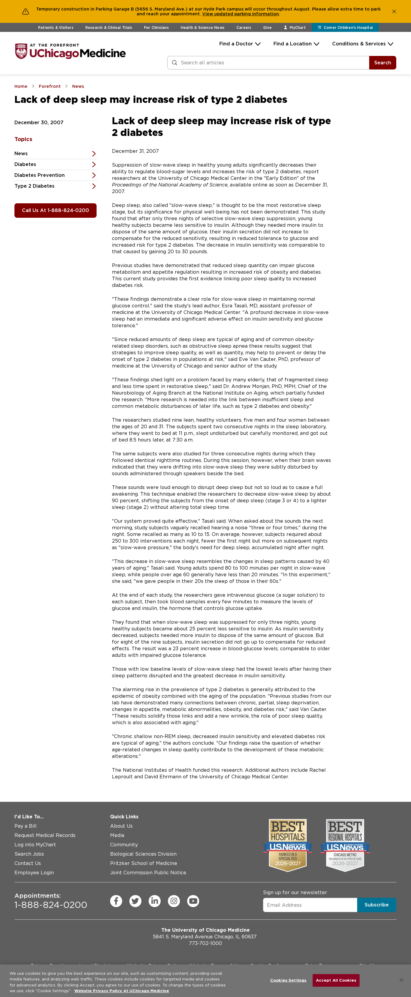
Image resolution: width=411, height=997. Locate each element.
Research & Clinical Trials (108, 27)
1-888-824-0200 (50, 901)
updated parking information (246, 13)
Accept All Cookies (336, 980)
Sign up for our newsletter (295, 892)
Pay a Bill (25, 826)
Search (382, 63)
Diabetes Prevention (39, 175)
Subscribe (377, 905)
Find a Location (292, 44)
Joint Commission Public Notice (148, 872)
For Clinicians (156, 27)
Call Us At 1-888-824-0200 (55, 210)
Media (117, 835)
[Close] (401, 980)
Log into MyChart (35, 845)
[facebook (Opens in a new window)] (116, 901)
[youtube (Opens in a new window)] (193, 901)
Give (267, 27)
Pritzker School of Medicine (143, 863)
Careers (243, 27)
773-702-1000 (205, 943)
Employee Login (34, 872)
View (208, 13)
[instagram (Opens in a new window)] (174, 901)
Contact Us (27, 863)
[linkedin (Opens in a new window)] (155, 901)
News (21, 153)
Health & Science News (202, 27)
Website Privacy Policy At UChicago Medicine (121, 991)
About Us (121, 826)
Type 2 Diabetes (34, 186)
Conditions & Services (359, 44)
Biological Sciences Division (143, 854)
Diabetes (25, 164)
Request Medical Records (45, 835)
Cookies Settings (288, 980)
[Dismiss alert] (394, 11)
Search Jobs (29, 854)
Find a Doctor (236, 44)
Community (124, 845)
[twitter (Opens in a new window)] (135, 901)
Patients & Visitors (55, 27)
